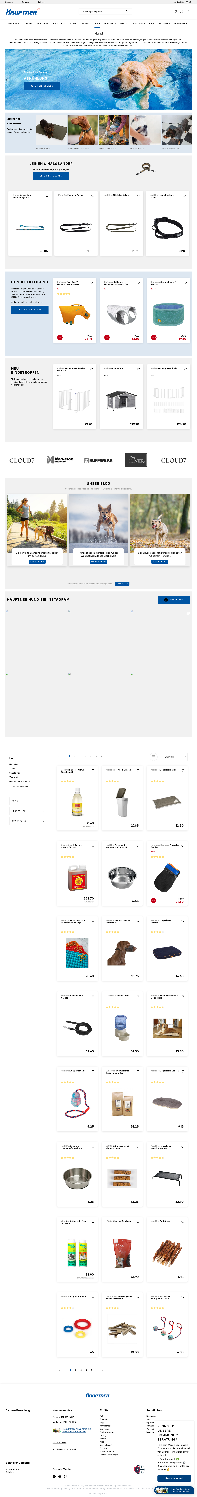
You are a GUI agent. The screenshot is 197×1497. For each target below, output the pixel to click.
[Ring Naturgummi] (75, 1300)
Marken (103, 1438)
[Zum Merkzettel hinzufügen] (47, 196)
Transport (13, 777)
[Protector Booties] (167, 877)
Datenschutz (151, 1416)
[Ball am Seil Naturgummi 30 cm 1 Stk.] (167, 1329)
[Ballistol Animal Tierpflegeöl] (77, 802)
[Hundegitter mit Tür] (165, 372)
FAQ (101, 1416)
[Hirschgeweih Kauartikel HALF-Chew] (122, 1329)
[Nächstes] (190, 80)
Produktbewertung (108, 1432)
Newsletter (104, 1429)
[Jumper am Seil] (75, 1074)
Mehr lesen (37, 562)
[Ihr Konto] (182, 11)
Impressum (151, 1422)
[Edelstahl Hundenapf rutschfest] (77, 1178)
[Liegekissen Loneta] (165, 1074)
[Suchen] (128, 11)
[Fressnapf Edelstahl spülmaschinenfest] (122, 877)
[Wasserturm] (120, 999)
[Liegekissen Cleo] (165, 773)
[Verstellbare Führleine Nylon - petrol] (30, 227)
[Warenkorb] (188, 11)
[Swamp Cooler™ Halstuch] (168, 314)
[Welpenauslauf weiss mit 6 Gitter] (74, 401)
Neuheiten (13, 764)
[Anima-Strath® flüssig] (77, 877)
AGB (148, 1419)
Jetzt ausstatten (30, 309)
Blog (102, 1422)
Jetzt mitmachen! (174, 1478)
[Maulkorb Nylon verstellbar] (122, 953)
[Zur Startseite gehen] (23, 11)
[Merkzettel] (175, 11)
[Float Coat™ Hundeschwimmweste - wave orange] (74, 314)
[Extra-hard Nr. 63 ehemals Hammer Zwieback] (122, 1178)
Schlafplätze (14, 773)
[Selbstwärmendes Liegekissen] (167, 1028)
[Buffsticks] (165, 1224)
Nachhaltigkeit (106, 1445)
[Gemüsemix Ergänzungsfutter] (122, 1103)
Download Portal (107, 1451)
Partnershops (105, 1426)
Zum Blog (122, 584)
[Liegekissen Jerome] (167, 953)
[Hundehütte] (118, 372)
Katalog (103, 1435)
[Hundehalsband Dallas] (167, 227)
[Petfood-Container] (120, 773)
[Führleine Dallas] (72, 198)
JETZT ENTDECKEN (51, 176)
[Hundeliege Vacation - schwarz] (167, 1178)
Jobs (102, 1442)
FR (187, 2)
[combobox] (101, 11)
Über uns (104, 1419)
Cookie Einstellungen (109, 1455)
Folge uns (175, 600)
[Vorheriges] (7, 80)
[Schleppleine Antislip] (77, 1028)
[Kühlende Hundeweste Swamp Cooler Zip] (121, 314)
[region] (98, 227)
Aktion (12, 768)
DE (190, 2)
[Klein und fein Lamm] (120, 1224)
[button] (8, 460)
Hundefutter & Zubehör (19, 781)
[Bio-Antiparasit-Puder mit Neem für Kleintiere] (77, 1253)
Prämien (103, 1448)
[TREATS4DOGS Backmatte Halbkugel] (77, 953)
